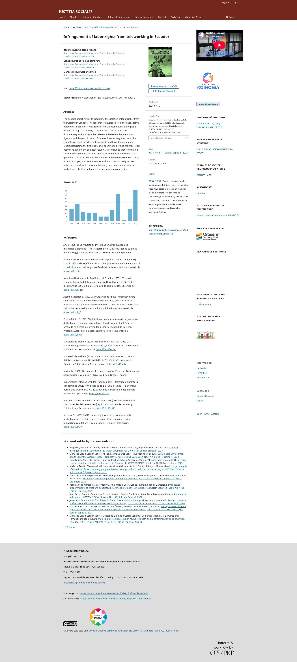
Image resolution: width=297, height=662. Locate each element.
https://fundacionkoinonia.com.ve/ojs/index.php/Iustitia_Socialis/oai (115, 598)
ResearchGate (203, 215)
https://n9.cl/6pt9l (72, 334)
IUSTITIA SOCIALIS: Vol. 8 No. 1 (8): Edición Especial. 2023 (133, 450)
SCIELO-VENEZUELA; (223, 149)
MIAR (199, 123)
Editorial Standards (93, 16)
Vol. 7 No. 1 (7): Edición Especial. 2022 (102, 27)
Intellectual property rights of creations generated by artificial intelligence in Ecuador (125, 486)
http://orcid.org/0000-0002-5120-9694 (78, 56)
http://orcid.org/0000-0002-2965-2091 (78, 67)
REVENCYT (201, 127)
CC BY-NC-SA (154, 181)
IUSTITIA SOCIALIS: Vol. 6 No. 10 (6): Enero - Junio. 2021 (156, 503)
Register (225, 2)
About (73, 16)
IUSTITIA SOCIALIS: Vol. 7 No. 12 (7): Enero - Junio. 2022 (154, 463)
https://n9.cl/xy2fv (72, 426)
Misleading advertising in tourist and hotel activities (110, 478)
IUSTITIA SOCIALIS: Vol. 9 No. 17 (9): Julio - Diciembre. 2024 (148, 456)
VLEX (209, 175)
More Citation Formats (161, 137)
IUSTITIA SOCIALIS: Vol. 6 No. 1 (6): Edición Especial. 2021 (112, 497)
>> (74, 527)
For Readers (201, 368)
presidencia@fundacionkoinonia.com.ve (84, 582)
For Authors (201, 372)
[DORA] (98, 625)
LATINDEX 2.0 (215, 127)
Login (235, 2)
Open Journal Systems (207, 413)
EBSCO (199, 153)
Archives (175, 16)
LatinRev (200, 193)
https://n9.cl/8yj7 (72, 312)
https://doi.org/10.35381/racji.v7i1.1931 (89, 88)
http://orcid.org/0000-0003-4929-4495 (78, 78)
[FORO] (205, 337)
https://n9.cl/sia (71, 271)
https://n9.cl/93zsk (99, 393)
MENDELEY (233, 215)
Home (62, 16)
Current (162, 16)
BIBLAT (207, 149)
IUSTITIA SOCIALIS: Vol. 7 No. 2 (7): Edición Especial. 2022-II (111, 521)
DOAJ (217, 123)
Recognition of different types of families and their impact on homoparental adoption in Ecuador (128, 508)
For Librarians (202, 377)
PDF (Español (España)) (164, 91)
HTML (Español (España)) (165, 86)
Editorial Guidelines (118, 16)
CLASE (199, 149)
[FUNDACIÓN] (208, 90)
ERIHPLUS (208, 123)
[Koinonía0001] (205, 304)
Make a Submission (208, 104)
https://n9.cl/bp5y (116, 364)
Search (232, 16)
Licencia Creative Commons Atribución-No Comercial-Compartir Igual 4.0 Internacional (133, 630)
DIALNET (200, 175)
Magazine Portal (193, 16)
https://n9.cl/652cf (73, 289)
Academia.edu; (220, 215)
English (200, 400)
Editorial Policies (142, 16)
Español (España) (205, 396)
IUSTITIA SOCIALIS (76, 11)
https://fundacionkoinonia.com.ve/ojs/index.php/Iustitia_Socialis (114, 593)
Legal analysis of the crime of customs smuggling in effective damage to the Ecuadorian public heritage (128, 468)
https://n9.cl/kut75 (105, 408)
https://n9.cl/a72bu (106, 349)
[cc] (70, 625)
